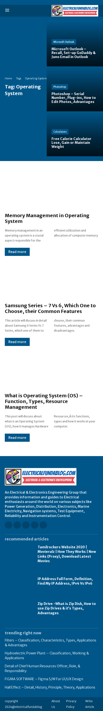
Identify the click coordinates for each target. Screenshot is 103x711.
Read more (17, 252)
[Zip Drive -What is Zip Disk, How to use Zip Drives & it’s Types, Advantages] (19, 608)
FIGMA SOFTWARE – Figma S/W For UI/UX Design (44, 679)
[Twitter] (43, 525)
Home (8, 78)
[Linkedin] (25, 525)
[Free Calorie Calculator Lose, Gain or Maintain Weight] (75, 133)
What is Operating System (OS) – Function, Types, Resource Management (44, 401)
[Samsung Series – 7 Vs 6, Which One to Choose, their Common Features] (51, 279)
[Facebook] (8, 525)
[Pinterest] (34, 525)
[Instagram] (17, 525)
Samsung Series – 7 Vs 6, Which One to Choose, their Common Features (50, 308)
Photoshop (59, 86)
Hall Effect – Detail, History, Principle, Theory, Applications (50, 687)
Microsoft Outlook (63, 41)
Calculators (60, 131)
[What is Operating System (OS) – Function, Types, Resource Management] (51, 369)
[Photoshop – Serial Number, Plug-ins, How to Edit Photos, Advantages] (75, 88)
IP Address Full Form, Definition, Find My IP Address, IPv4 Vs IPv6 (65, 581)
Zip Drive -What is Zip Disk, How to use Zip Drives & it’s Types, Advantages (67, 608)
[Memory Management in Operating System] (51, 189)
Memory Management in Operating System (47, 218)
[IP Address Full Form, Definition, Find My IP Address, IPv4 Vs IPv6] (19, 581)
